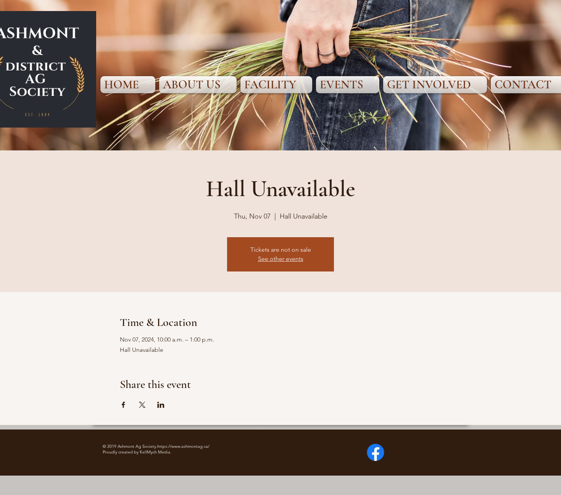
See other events (280, 258)
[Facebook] (375, 452)
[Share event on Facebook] (123, 405)
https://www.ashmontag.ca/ (183, 446)
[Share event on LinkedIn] (160, 405)
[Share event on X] (142, 405)
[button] (198, 84)
